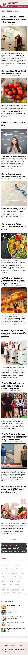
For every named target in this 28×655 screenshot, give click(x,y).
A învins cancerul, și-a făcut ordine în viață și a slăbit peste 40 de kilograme (13, 19)
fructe (9, 576)
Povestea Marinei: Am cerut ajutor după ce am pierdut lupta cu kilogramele (12, 386)
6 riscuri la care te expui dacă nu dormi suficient (15, 623)
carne (17, 568)
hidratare (4, 579)
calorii (12, 568)
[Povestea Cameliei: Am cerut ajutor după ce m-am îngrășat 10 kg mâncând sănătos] (14, 444)
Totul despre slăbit (13, 2)
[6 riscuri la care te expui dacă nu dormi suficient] (3, 622)
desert (20, 571)
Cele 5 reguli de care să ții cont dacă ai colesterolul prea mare (14, 617)
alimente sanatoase (18, 565)
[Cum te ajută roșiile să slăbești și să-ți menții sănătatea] (14, 78)
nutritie (10, 584)
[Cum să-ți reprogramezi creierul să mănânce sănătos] (14, 181)
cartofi (22, 568)
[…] (7, 65)
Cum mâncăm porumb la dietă (13, 605)
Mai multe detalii (16, 652)
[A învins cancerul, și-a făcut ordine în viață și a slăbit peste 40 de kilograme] (14, 27)
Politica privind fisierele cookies (11, 645)
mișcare (18, 581)
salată (14, 592)
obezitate (17, 584)
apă (3, 568)
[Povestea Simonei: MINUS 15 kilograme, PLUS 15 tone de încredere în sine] (14, 496)
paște (21, 587)
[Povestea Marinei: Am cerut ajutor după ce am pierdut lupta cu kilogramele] (14, 393)
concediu (8, 571)
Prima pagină (7, 644)
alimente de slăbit (17, 563)
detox (3, 573)
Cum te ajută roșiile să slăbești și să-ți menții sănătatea (13, 72)
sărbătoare (4, 594)
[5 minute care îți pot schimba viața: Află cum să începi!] (3, 611)
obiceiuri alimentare (6, 587)
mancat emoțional (18, 579)
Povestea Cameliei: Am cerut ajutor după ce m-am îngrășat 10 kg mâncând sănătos (13, 437)
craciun (14, 571)
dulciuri (3, 576)
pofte (3, 589)
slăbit (19, 592)
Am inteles (10, 652)
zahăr (17, 594)
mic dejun (12, 581)
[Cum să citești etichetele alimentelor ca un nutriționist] (3, 628)
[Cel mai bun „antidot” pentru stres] (14, 130)
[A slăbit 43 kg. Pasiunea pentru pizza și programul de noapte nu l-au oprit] (14, 288)
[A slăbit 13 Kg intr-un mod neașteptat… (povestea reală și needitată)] (14, 340)
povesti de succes (15, 589)
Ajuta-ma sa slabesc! (22, 6)
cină (3, 571)
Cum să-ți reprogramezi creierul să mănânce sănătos (13, 175)
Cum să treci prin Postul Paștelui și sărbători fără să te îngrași (13, 226)
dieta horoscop (15, 573)
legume (10, 579)
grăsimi (14, 576)
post (8, 589)
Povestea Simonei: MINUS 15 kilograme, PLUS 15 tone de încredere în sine (13, 489)
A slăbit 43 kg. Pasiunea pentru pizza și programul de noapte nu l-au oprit (13, 281)
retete (3, 592)
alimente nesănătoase (7, 565)
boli (7, 568)
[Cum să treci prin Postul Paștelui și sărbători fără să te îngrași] (14, 234)
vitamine (11, 594)
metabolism (4, 581)
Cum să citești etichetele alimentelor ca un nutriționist (15, 629)
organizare (15, 587)
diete (22, 573)
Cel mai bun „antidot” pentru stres (13, 123)
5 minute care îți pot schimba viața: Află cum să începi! (16, 611)
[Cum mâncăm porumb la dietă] (3, 605)
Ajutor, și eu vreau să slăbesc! (15, 24)
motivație (4, 584)
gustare (20, 576)
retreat (8, 592)
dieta (8, 573)
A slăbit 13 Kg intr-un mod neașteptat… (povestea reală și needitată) (13, 333)
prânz (23, 589)
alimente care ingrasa (6, 563)
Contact (21, 645)
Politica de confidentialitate (16, 644)
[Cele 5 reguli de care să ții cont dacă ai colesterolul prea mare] (3, 617)
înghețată (23, 594)
